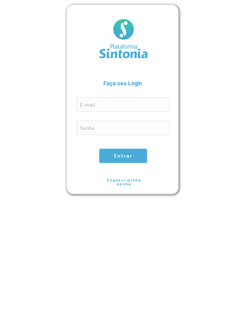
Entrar (123, 155)
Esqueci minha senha (124, 182)
